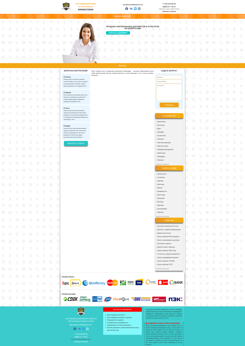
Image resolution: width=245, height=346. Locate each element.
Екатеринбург (162, 209)
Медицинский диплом (165, 149)
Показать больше (161, 164)
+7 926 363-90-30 (169, 4)
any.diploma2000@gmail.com (133, 5)
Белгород (160, 184)
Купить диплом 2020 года (166, 250)
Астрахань (161, 177)
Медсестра (161, 153)
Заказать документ (118, 33)
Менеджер (161, 156)
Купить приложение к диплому (168, 240)
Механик (160, 160)
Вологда (160, 202)
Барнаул (160, 181)
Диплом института (164, 233)
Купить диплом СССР (165, 264)
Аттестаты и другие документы (168, 254)
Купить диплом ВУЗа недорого (168, 236)
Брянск (160, 188)
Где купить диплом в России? (168, 226)
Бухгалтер (161, 125)
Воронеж (160, 205)
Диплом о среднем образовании (169, 229)
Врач (159, 128)
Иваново (160, 212)
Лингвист (160, 139)
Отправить (169, 105)
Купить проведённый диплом (167, 257)
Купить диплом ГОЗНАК (166, 261)
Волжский (161, 198)
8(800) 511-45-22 (169, 6)
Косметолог (161, 135)
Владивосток (162, 191)
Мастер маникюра (164, 142)
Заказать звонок (169, 11)
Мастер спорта (162, 146)
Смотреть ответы (75, 143)
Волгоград (161, 195)
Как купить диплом (164, 243)
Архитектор (161, 122)
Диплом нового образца (166, 247)
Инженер (160, 132)
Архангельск (161, 174)
